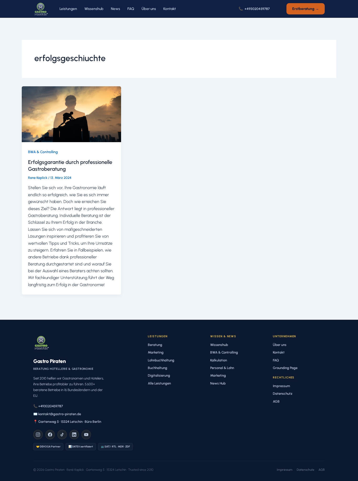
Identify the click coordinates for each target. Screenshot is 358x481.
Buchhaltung (157, 368)
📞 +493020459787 (48, 406)
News (115, 9)
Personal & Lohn (222, 368)
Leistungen (68, 9)
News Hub (218, 383)
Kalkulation (218, 360)
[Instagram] (38, 434)
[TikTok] (62, 434)
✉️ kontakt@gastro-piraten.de (57, 414)
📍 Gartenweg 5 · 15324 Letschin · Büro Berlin (67, 422)
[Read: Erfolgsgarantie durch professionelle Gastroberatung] (71, 113)
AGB (276, 401)
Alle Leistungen (159, 383)
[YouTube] (86, 434)
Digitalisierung (159, 375)
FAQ (130, 9)
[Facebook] (50, 434)
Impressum (281, 386)
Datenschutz (282, 394)
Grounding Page (285, 368)
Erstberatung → (305, 9)
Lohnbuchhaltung (161, 360)
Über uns (149, 9)
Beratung (155, 345)
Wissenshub (94, 9)
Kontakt (169, 9)
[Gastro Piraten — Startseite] (40, 9)
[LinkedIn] (74, 434)
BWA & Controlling (43, 152)
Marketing (156, 352)
